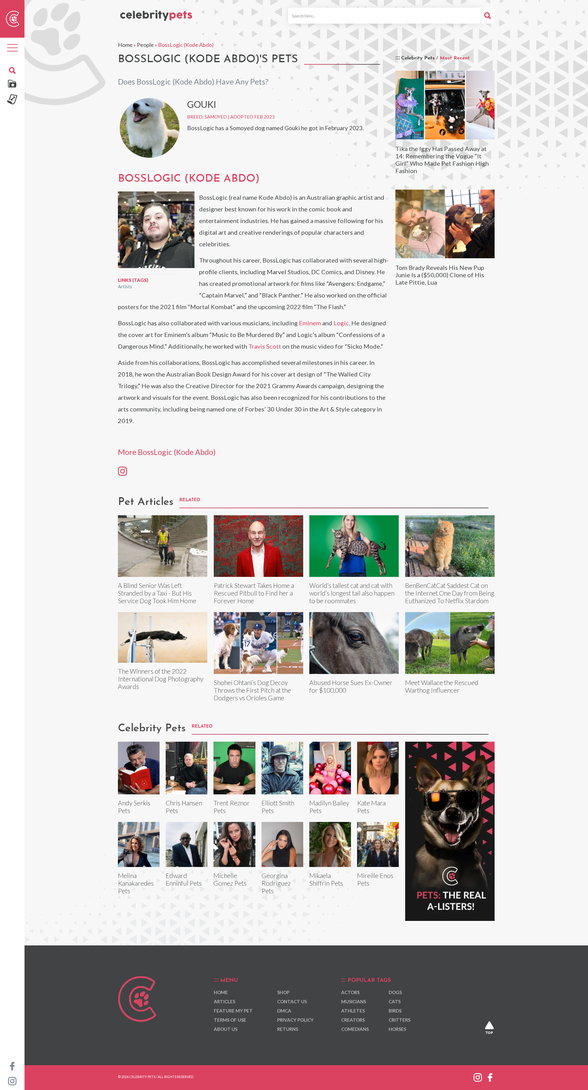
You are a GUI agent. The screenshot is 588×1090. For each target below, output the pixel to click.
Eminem (310, 323)
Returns (287, 1029)
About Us (225, 1029)
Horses (397, 1029)
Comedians (355, 1029)
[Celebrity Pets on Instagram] (12, 1080)
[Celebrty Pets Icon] (12, 18)
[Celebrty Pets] (156, 12)
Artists (125, 286)
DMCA (284, 1010)
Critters (399, 1020)
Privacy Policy (295, 1020)
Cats (395, 1001)
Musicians (353, 1001)
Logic (341, 323)
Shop (283, 992)
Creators (353, 1020)
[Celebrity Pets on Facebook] (12, 1065)
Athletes (353, 1010)
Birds (395, 1010)
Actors (350, 992)
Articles (224, 1001)
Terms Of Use (230, 1020)
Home (125, 44)
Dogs (395, 992)
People (145, 44)
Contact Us (292, 1001)
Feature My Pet (233, 1010)
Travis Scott (264, 346)
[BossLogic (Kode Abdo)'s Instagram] (122, 470)
